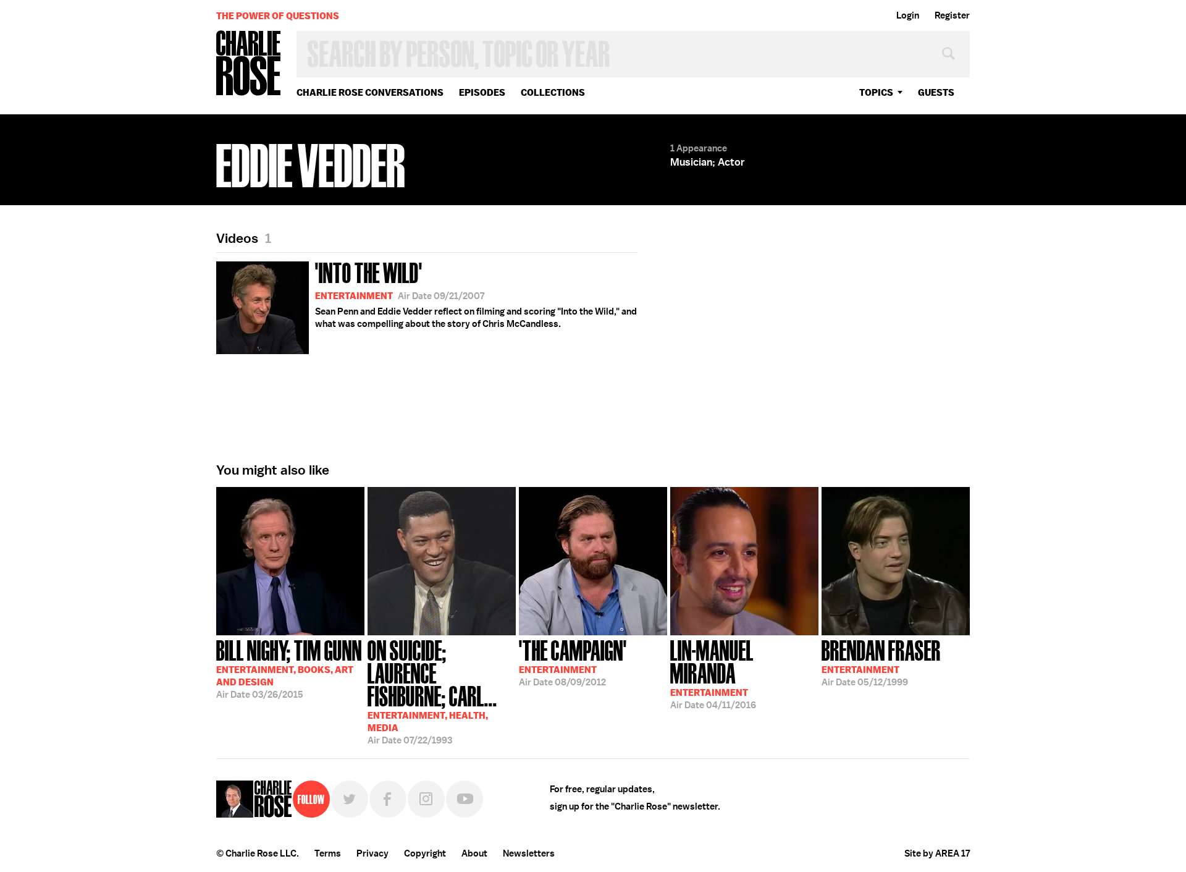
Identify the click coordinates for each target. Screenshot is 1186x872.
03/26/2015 (289, 668)
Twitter (349, 799)
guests (936, 92)
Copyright (425, 853)
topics (876, 92)
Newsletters (529, 853)
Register (952, 15)
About (474, 853)
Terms (327, 853)
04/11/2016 (713, 673)
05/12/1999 (881, 661)
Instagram (426, 799)
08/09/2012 (573, 661)
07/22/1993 (432, 691)
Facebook (387, 799)
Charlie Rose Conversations (370, 92)
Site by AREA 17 (937, 853)
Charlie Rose (249, 64)
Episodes (482, 92)
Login (907, 15)
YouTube (464, 799)
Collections (553, 92)
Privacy (372, 853)
